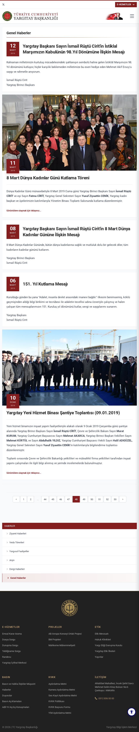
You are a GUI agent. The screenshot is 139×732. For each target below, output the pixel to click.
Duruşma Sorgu (10, 645)
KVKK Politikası (56, 701)
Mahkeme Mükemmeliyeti (62, 645)
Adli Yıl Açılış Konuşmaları (15, 707)
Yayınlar (99, 657)
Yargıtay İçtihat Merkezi (14, 662)
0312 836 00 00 (106, 698)
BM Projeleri (55, 639)
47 (68, 499)
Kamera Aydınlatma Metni (62, 689)
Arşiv (11, 560)
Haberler (9, 526)
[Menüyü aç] (132, 16)
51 (99, 499)
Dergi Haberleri (17, 569)
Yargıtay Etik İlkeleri (105, 651)
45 (53, 499)
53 (115, 499)
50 (91, 499)
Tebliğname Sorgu (11, 651)
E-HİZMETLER (124, 4)
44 (45, 499)
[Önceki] (16, 499)
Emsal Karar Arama (12, 633)
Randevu (6, 657)
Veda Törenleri (16, 542)
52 (107, 499)
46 (60, 499)
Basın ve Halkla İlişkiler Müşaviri (18, 684)
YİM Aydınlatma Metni (60, 713)
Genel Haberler (18, 578)
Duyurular (7, 695)
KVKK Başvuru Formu (59, 707)
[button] (131, 712)
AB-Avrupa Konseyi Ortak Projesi (65, 633)
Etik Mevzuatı (102, 633)
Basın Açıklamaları (12, 701)
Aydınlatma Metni (57, 684)
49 (84, 499)
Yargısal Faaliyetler (19, 551)
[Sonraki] (122, 499)
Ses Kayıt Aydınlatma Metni (63, 695)
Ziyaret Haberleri (17, 533)
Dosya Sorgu (8, 639)
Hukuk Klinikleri (103, 639)
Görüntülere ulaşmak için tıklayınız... (24, 210)
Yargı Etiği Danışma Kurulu (108, 645)
